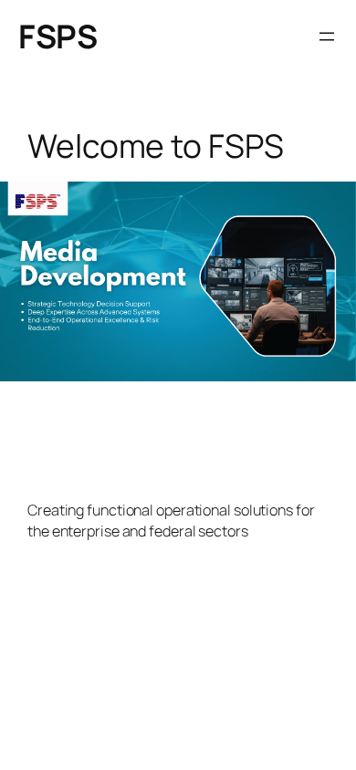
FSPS (57, 36)
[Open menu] (327, 36)
